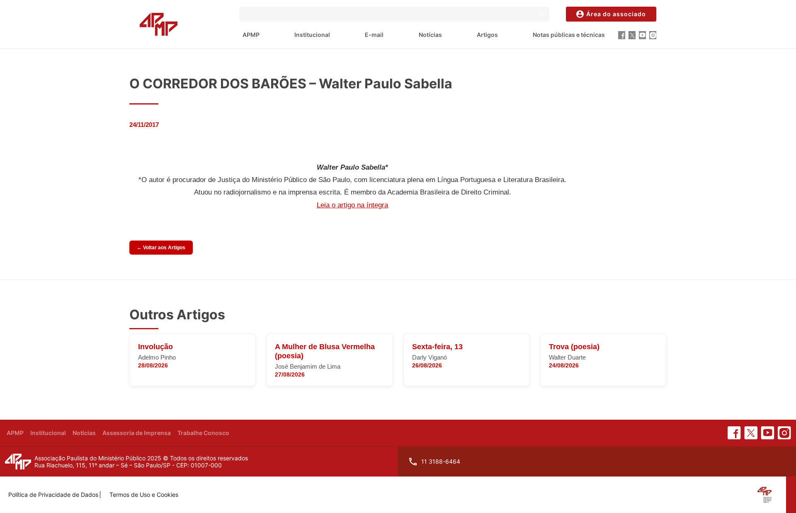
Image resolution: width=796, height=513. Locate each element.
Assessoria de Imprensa (136, 432)
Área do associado (616, 13)
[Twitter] (632, 35)
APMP (251, 34)
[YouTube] (642, 35)
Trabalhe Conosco (203, 432)
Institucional (312, 34)
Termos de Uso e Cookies (143, 494)
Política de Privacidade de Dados (53, 494)
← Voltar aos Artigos (161, 247)
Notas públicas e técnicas (569, 34)
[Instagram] (652, 35)
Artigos (487, 34)
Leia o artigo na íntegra (352, 205)
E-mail (374, 34)
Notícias (430, 34)
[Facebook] (621, 35)
